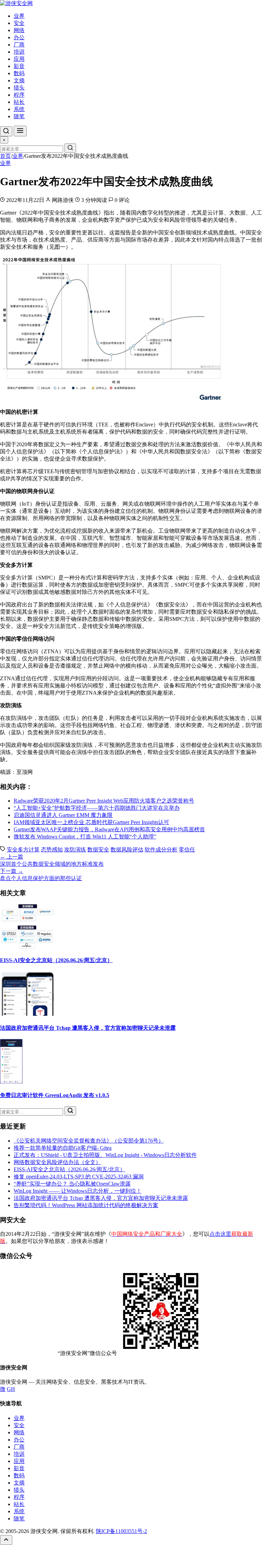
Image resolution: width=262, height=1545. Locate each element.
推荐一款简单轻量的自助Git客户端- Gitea (63, 1148)
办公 (19, 37)
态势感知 (52, 849)
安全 (19, 23)
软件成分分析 (161, 849)
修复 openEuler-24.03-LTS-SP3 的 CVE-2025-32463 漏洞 (79, 1176)
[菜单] (20, 131)
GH (11, 1389)
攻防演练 (75, 849)
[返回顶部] (6, 1540)
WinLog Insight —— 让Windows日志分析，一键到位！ (78, 1191)
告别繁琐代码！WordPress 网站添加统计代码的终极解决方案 (86, 1205)
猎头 (19, 88)
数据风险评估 (127, 849)
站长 (19, 102)
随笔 (19, 116)
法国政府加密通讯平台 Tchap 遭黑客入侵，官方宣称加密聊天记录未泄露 (88, 1028)
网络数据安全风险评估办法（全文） (57, 1162)
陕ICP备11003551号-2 (121, 1531)
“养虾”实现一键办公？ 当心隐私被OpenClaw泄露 (72, 1184)
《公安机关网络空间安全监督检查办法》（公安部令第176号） (89, 1141)
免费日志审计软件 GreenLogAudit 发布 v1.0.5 (54, 1095)
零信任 (187, 849)
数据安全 (98, 849)
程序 (19, 95)
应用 (19, 59)
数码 (19, 73)
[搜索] (6, 131)
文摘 (19, 80)
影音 (19, 66)
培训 (19, 52)
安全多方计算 (23, 849)
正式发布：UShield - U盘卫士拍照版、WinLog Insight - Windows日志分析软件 (105, 1155)
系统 (19, 109)
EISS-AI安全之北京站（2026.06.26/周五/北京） (56, 960)
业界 (19, 16)
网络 (19, 30)
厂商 (19, 44)
